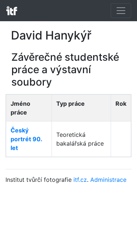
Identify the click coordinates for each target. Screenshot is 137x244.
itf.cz (80, 179)
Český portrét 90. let (26, 139)
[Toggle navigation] (121, 10)
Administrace (108, 179)
